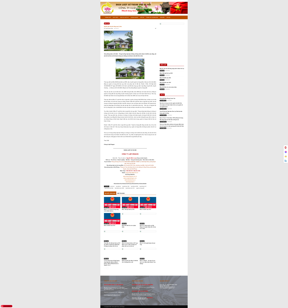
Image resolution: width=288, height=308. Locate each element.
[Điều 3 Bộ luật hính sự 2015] (130, 202)
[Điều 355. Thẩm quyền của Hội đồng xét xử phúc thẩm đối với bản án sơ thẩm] (148, 218)
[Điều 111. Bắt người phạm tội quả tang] (148, 236)
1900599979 (7, 306)
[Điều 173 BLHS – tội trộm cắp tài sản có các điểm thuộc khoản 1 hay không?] (148, 253)
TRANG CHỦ (108, 17)
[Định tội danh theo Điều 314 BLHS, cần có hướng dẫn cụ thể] (130, 253)
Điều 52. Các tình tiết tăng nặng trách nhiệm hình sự (172, 68)
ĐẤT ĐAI (142, 17)
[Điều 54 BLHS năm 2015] (112, 218)
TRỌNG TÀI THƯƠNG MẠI (152, 17)
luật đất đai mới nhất (109, 188)
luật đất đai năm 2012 (130, 188)
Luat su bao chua (109, 28)
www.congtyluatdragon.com (130, 178)
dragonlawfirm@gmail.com (131, 172)
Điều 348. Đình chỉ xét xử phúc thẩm (168, 87)
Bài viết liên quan (110, 193)
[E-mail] (286, 156)
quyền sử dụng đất (140, 188)
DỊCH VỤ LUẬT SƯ (124, 17)
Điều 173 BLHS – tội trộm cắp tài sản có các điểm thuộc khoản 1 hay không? (148, 262)
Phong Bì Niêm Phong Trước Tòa (167, 98)
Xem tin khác (121, 193)
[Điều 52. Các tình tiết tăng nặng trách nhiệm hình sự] (112, 202)
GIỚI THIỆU (115, 17)
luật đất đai (118, 186)
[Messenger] (286, 152)
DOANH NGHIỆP (134, 17)
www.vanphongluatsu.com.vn (130, 176)
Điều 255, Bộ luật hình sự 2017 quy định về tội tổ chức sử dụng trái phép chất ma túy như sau (130, 244)
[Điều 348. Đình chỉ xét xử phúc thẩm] (130, 218)
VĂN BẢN (162, 17)
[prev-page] (105, 268)
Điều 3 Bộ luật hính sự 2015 (128, 209)
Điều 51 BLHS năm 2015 (145, 209)
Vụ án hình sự (163, 108)
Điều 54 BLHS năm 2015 (109, 225)
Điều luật (106, 23)
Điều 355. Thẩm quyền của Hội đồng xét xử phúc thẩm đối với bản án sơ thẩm (148, 227)
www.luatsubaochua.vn (130, 180)
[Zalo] (286, 161)
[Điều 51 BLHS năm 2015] (148, 202)
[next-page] (107, 268)
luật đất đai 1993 (125, 186)
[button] (182, 17)
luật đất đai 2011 (143, 186)
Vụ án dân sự (163, 100)
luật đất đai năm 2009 (119, 188)
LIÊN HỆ (168, 17)
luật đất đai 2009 (134, 186)
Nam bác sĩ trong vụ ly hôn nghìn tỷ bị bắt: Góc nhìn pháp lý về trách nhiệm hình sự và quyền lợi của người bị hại (171, 104)
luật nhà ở (112, 186)
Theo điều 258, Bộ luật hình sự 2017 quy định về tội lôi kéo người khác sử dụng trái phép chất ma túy (112, 244)
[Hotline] (286, 147)
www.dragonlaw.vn (130, 181)
